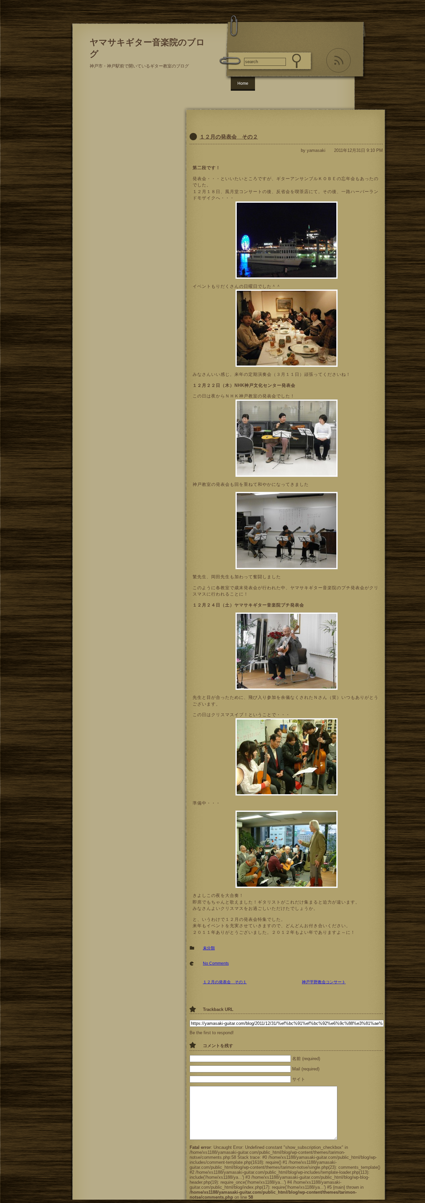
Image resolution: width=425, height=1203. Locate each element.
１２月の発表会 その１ (225, 982)
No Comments (216, 963)
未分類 (209, 948)
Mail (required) (305, 1068)
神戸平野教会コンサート (324, 982)
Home (242, 83)
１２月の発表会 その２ (229, 137)
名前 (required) (306, 1058)
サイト (298, 1079)
